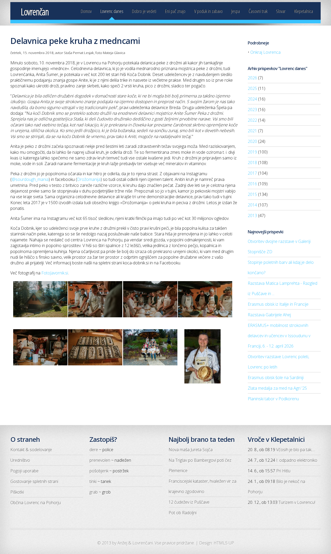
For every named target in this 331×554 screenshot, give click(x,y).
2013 (252, 215)
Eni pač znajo (175, 10)
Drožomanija (89, 179)
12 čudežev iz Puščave (189, 502)
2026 (252, 78)
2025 (252, 88)
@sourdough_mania (30, 179)
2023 (252, 109)
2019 (252, 152)
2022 (252, 120)
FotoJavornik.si (54, 273)
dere (93, 449)
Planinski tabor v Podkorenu (273, 399)
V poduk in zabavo (208, 10)
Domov (86, 10)
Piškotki (17, 492)
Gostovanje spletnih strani (34, 481)
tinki (92, 481)
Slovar (280, 10)
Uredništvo (20, 460)
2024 (252, 99)
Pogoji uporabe (24, 471)
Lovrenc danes (111, 10)
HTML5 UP (224, 543)
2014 (252, 205)
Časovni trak (258, 10)
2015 (252, 194)
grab (93, 492)
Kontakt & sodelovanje (31, 449)
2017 (252, 173)
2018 (252, 162)
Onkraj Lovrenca (265, 52)
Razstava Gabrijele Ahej (269, 315)
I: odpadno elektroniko (296, 460)
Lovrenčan (35, 11)
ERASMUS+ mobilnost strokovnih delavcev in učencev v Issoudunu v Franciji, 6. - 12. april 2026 (279, 335)
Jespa (235, 10)
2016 (252, 184)
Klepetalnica (303, 10)
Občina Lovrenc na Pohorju (35, 502)
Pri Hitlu (283, 471)
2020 (252, 141)
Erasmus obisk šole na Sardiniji (276, 377)
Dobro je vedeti (144, 10)
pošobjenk (98, 471)
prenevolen (99, 460)
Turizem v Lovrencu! (297, 502)
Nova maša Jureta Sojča (191, 449)
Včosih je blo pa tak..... (295, 449)
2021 (252, 131)
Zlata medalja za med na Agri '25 (277, 388)
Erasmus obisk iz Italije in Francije (278, 304)
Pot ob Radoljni (183, 512)
